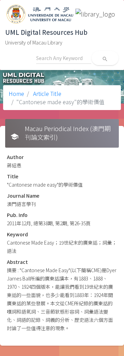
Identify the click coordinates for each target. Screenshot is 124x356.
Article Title (46, 93)
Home (16, 93)
